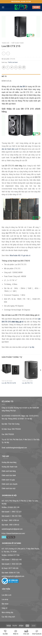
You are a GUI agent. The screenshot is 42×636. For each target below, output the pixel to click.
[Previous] (1, 375)
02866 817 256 (14, 573)
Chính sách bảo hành (9, 475)
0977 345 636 (13, 568)
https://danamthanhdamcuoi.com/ (13, 533)
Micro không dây (7, 612)
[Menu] (3, 7)
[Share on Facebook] (8, 67)
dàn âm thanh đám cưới (10, 149)
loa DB (22, 86)
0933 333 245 (17, 564)
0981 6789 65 (14, 525)
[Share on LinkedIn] (24, 67)
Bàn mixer (5, 604)
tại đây (31, 347)
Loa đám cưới (6, 595)
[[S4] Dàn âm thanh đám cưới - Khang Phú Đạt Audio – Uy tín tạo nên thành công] (21, 7)
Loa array (5, 599)
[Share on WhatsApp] (4, 67)
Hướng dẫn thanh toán (9, 467)
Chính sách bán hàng (9, 471)
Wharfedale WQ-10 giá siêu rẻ (20, 255)
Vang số (4, 608)
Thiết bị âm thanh (17, 43)
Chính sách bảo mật (8, 488)
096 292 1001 (17, 516)
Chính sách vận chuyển (9, 484)
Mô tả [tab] (4, 76)
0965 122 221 (17, 512)
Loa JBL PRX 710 (27, 383)
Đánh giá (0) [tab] (6, 81)
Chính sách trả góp (8, 480)
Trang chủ (5, 43)
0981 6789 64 (14, 520)
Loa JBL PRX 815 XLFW (9, 383)
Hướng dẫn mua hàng (9, 462)
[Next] (40, 375)
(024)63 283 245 (13, 507)
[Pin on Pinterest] (20, 67)
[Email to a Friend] (16, 67)
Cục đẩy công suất (8, 617)
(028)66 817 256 (13, 555)
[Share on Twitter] (12, 67)
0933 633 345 (17, 560)
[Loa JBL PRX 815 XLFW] (11, 370)
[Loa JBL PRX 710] (31, 370)
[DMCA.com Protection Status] (8, 537)
